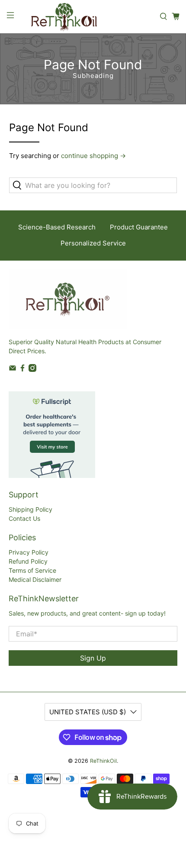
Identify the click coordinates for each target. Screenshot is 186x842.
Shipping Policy (30, 509)
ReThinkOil (103, 761)
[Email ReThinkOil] (12, 369)
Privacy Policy (28, 552)
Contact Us (24, 518)
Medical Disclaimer (35, 579)
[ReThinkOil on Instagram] (32, 369)
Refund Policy (28, 561)
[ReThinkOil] (87, 16)
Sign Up (93, 658)
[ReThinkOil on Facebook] (22, 369)
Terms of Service (32, 570)
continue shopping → (93, 156)
